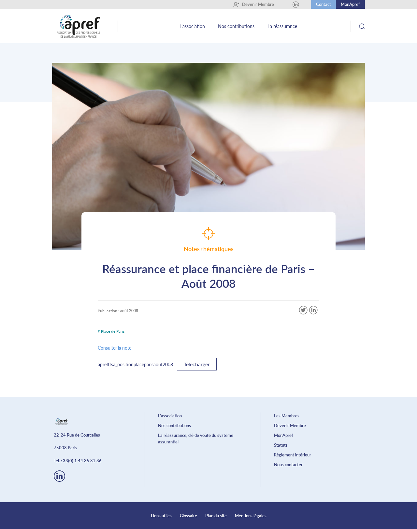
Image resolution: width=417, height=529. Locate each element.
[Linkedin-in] (59, 476)
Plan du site (216, 515)
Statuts (281, 445)
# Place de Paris (111, 331)
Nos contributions (236, 26)
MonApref (350, 4)
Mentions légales (250, 515)
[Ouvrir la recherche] (362, 26)
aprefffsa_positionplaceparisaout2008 (135, 364)
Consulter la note (114, 348)
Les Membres (286, 415)
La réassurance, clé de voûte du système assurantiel (195, 438)
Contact (323, 4)
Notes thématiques (209, 248)
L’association (192, 26)
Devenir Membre (255, 4)
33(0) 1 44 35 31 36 (82, 460)
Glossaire (188, 515)
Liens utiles (161, 515)
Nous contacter (288, 464)
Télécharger (197, 364)
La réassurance (282, 26)
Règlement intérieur (292, 454)
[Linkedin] (296, 4)
